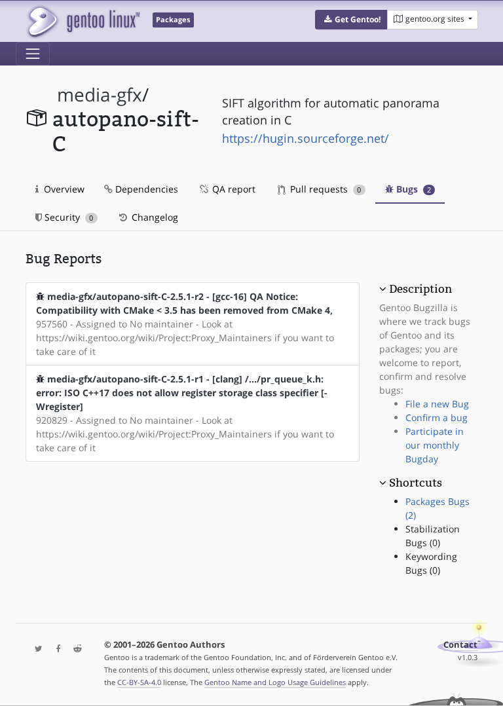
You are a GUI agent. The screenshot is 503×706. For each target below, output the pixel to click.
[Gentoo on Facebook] (55, 649)
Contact (460, 644)
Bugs (412, 189)
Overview (62, 189)
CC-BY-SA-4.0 (139, 682)
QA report (232, 189)
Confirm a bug (436, 417)
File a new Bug (437, 404)
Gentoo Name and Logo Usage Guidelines (275, 682)
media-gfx (99, 95)
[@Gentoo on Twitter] (35, 649)
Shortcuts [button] (415, 482)
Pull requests (324, 189)
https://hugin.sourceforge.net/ (305, 138)
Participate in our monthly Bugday (434, 445)
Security (67, 217)
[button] (351, 19)
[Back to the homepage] (83, 21)
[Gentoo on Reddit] (74, 649)
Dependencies (145, 189)
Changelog (153, 217)
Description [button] (420, 288)
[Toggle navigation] (33, 53)
